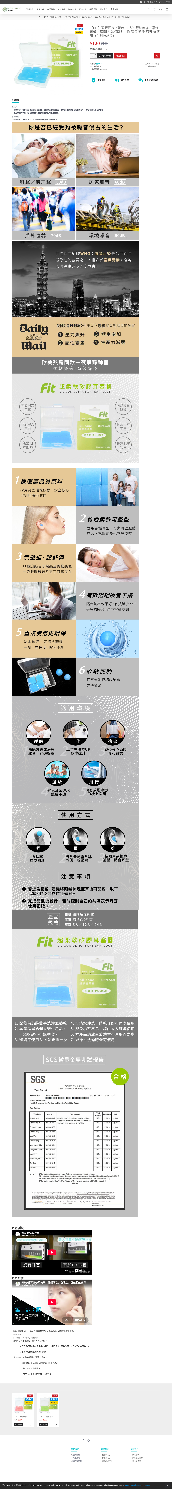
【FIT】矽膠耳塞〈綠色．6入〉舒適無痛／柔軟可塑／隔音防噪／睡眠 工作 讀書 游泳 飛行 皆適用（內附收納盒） (49, 1417)
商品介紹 (15, 100)
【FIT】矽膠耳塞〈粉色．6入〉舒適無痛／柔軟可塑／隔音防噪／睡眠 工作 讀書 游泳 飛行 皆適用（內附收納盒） (23, 1417)
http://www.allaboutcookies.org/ (137, 1485)
